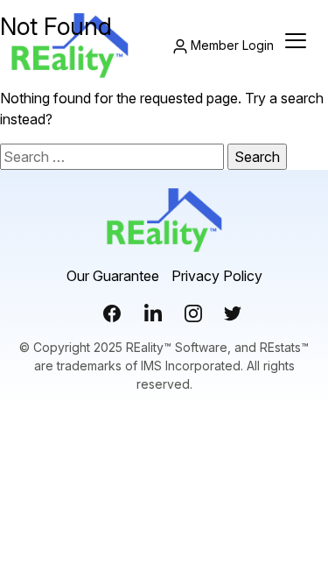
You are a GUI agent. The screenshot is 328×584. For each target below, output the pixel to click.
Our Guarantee (112, 276)
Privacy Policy (216, 276)
